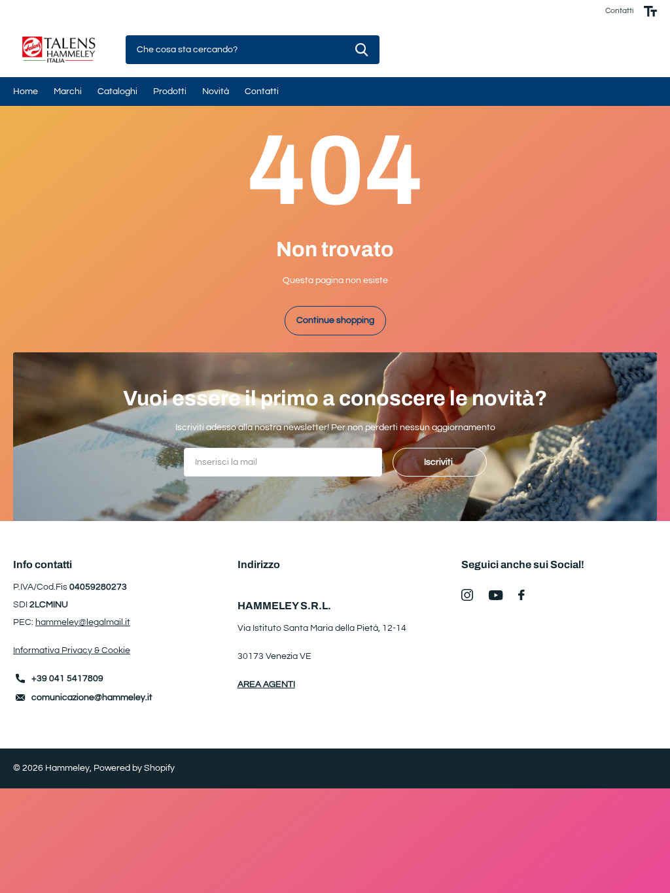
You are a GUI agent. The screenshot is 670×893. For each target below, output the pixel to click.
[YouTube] (495, 595)
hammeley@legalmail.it (82, 622)
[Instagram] (467, 595)
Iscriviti (439, 462)
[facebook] (521, 595)
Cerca (361, 50)
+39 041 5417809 (67, 678)
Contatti (619, 11)
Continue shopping (335, 320)
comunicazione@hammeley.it (91, 697)
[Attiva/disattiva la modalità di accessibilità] (650, 11)
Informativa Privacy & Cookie (71, 650)
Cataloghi (117, 91)
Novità (215, 91)
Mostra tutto (25, 91)
